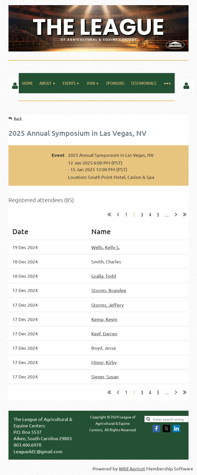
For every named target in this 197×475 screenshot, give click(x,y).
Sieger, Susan (105, 376)
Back (18, 118)
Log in (14, 85)
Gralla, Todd (103, 275)
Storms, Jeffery (107, 304)
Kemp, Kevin (104, 319)
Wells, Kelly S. (105, 247)
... (167, 214)
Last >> (184, 214)
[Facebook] (156, 428)
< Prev (118, 214)
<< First (109, 214)
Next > (176, 214)
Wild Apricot (132, 468)
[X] (166, 428)
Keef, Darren (104, 333)
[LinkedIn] (176, 428)
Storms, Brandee (108, 290)
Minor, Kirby (104, 362)
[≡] (167, 83)
